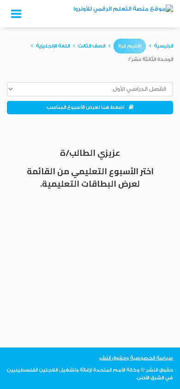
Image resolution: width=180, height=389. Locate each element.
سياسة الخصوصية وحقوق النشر (136, 358)
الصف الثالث (91, 46)
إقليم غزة (129, 46)
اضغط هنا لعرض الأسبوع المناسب (88, 107)
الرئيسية (163, 46)
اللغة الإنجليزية (53, 46)
